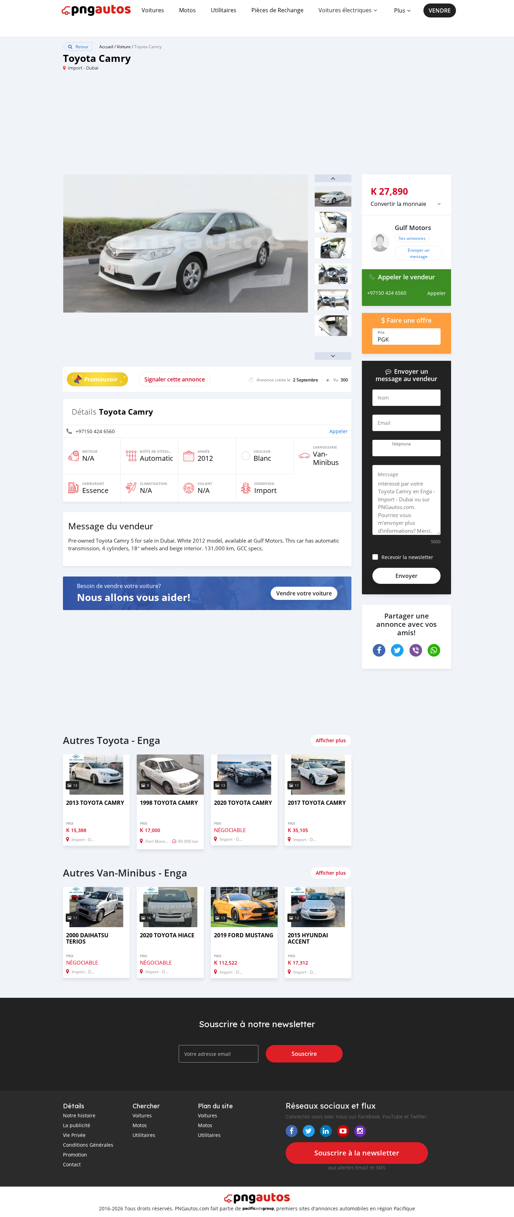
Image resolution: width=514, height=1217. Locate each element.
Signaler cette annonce (174, 379)
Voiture (124, 46)
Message (388, 474)
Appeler (338, 431)
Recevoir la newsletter (407, 557)
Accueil (106, 46)
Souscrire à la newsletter (356, 1153)
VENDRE (440, 10)
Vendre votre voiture (304, 593)
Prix (381, 332)
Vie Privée (74, 1135)
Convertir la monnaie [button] (398, 204)
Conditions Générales (88, 1144)
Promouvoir (100, 379)
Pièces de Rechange (277, 10)
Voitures (153, 10)
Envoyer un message (418, 253)
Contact (72, 1164)
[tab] (406, 204)
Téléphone (401, 444)
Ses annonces (412, 238)
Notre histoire (79, 1115)
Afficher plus (331, 740)
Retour (81, 46)
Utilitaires (223, 10)
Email (384, 423)
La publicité (76, 1125)
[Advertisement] (160, 125)
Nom (383, 397)
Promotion (75, 1154)
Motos (187, 10)
